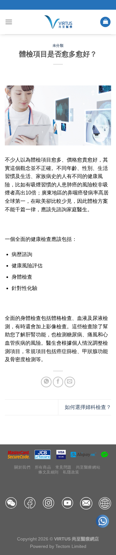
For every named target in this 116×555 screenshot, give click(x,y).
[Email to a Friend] (69, 382)
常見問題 (63, 467)
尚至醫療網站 (88, 467)
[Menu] (9, 22)
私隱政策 (71, 472)
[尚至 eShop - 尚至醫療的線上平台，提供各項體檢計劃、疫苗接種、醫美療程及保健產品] (58, 21)
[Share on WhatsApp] (46, 382)
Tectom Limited (70, 546)
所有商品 (43, 467)
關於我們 (22, 467)
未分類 (58, 45)
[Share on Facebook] (58, 382)
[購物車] (105, 22)
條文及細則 (48, 472)
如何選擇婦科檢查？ (88, 407)
